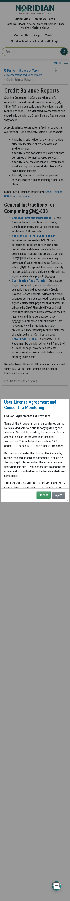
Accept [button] (43, 495)
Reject (58, 495)
